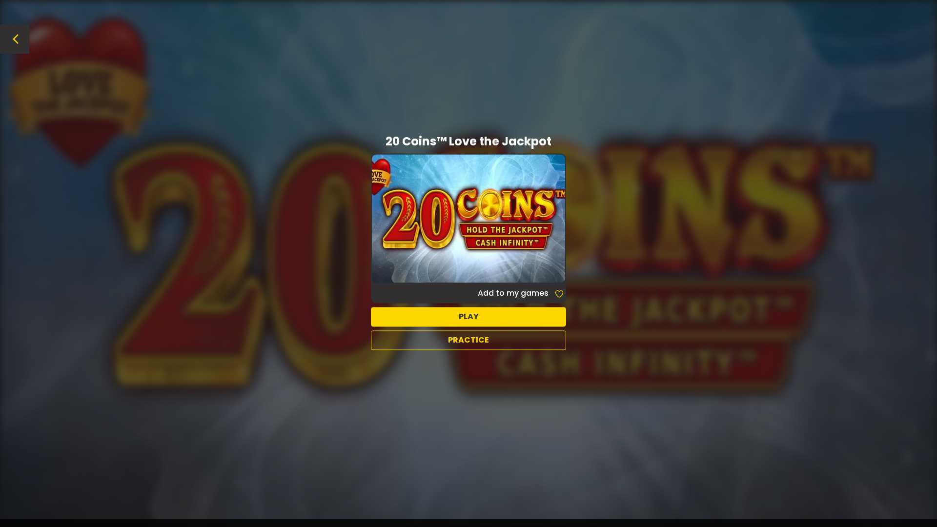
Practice (468, 339)
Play (469, 316)
